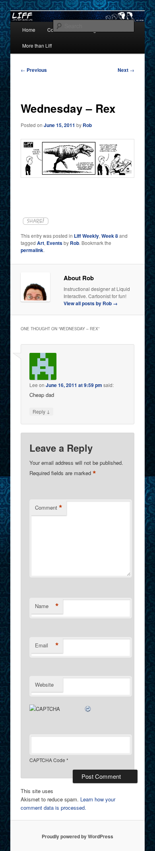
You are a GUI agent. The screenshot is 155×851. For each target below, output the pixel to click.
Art (40, 242)
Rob (87, 125)
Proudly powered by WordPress (77, 836)
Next (126, 69)
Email (47, 645)
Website (44, 684)
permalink (32, 250)
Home (28, 29)
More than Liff (37, 45)
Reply (41, 411)
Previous (34, 69)
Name (47, 606)
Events (54, 242)
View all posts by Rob (91, 303)
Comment (48, 507)
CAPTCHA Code (47, 760)
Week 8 (109, 235)
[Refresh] (88, 708)
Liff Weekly (86, 235)
